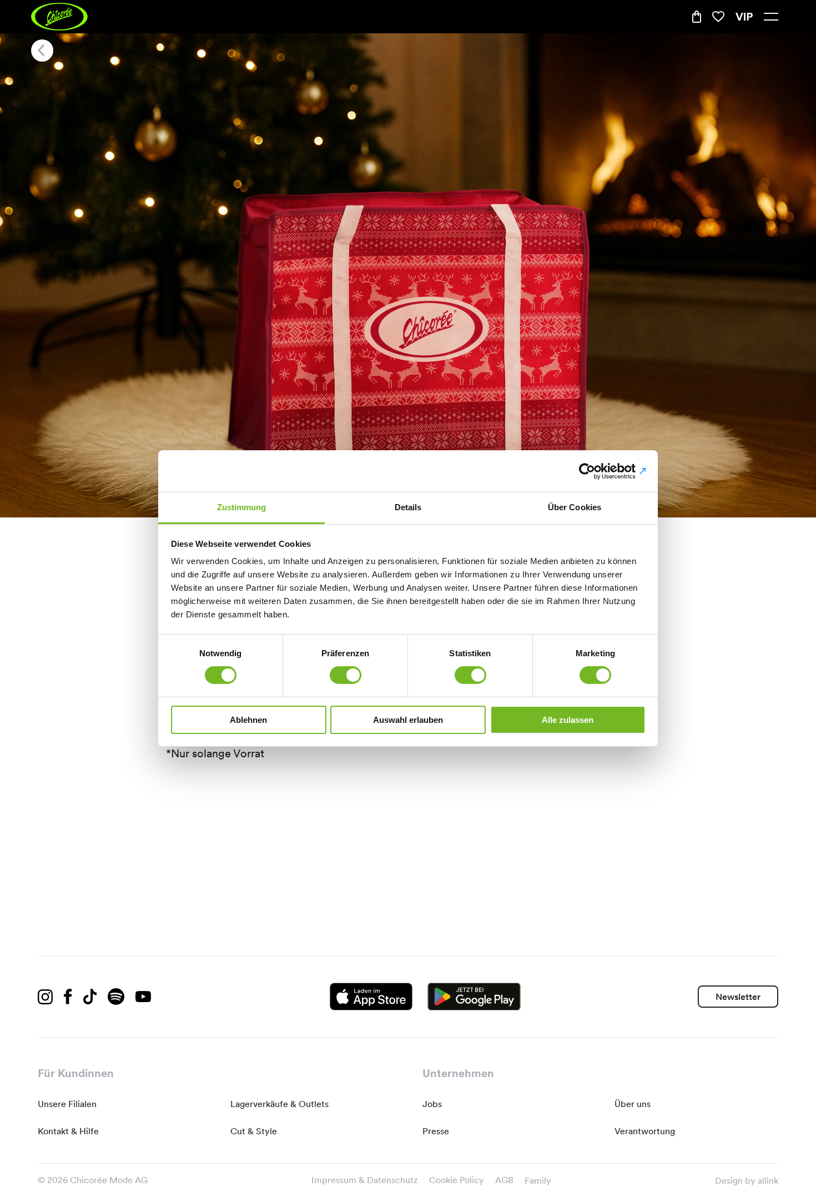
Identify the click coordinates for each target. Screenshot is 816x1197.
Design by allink (746, 1180)
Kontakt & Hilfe (68, 1131)
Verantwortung (644, 1131)
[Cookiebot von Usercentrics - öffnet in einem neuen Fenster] (597, 470)
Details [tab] (408, 507)
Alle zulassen (567, 720)
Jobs (432, 1104)
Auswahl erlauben (408, 720)
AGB (504, 1180)
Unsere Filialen (67, 1104)
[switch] (345, 675)
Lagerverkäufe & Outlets (279, 1104)
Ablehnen (248, 720)
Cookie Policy (456, 1180)
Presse (435, 1131)
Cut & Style (253, 1131)
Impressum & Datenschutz (364, 1180)
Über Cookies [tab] (574, 507)
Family (538, 1180)
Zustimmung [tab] (241, 507)
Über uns (632, 1104)
